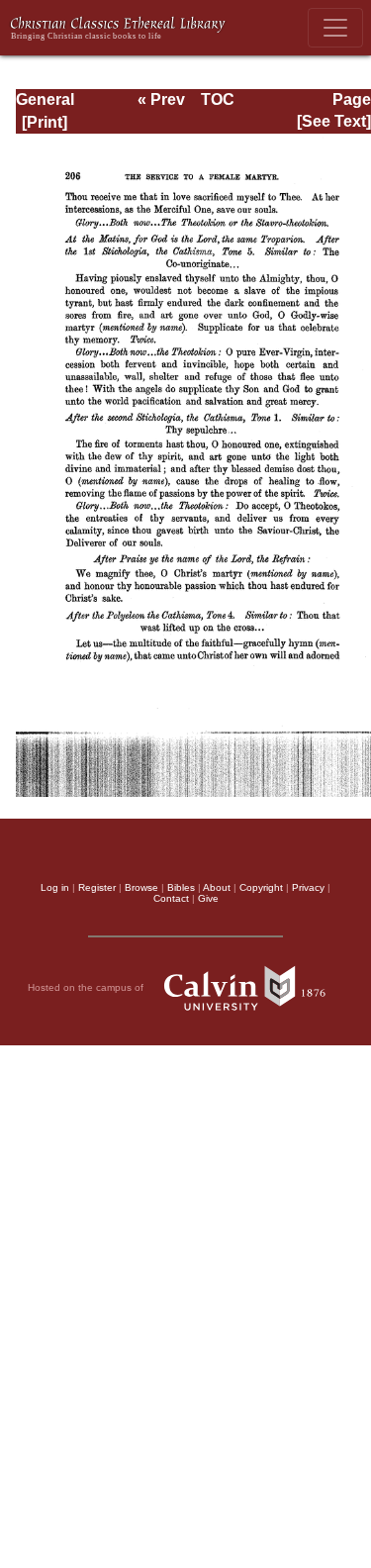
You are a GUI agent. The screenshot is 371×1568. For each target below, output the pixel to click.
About (217, 887)
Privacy (308, 887)
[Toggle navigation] (335, 28)
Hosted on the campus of (87, 987)
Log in (55, 887)
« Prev (161, 99)
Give (208, 898)
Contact (171, 898)
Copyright (261, 887)
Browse (141, 887)
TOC (217, 99)
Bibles (181, 887)
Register (97, 887)
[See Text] (334, 121)
